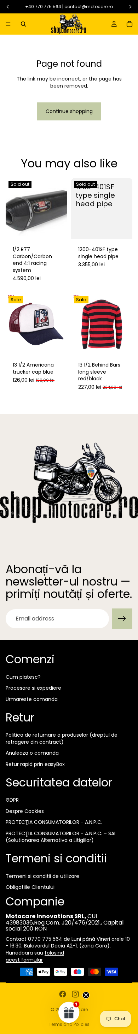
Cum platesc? (23, 677)
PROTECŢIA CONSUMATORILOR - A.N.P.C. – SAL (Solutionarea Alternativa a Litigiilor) (61, 837)
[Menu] (8, 24)
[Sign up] (122, 618)
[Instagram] (75, 994)
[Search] (23, 24)
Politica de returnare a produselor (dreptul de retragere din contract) (61, 738)
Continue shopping (69, 111)
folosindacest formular (35, 956)
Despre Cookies (25, 811)
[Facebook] (62, 994)
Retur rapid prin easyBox (35, 764)
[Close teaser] (86, 995)
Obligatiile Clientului (30, 887)
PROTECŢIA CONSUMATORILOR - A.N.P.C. (54, 822)
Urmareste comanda (32, 699)
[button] (69, 1012)
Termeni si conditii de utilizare (42, 876)
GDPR (12, 799)
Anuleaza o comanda (32, 752)
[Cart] (129, 24)
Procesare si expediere (33, 687)
